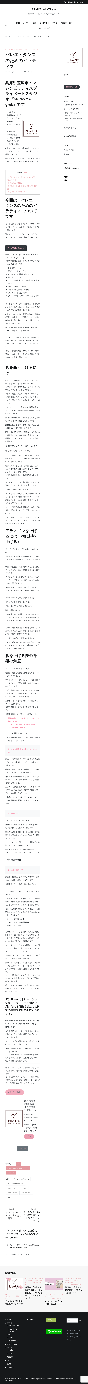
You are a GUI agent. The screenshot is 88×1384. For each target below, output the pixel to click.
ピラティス (35, 49)
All (6, 49)
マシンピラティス (26, 1192)
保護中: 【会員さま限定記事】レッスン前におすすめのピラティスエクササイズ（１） (34, 1293)
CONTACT (46, 28)
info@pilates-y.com (71, 168)
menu (11, 1337)
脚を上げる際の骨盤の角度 (17, 192)
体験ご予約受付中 (15, 1092)
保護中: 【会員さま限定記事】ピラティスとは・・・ (73, 1290)
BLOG (39, 28)
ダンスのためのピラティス (21, 1179)
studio (7, 1296)
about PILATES (14, 1325)
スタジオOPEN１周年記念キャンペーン (14, 1302)
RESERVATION (44, 23)
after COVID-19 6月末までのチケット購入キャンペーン (31, 1215)
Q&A (70, 23)
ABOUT (25, 23)
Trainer (11, 1353)
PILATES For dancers (13, 1330)
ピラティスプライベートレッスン (17, 1188)
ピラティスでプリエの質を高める (53, 1303)
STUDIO (54, 23)
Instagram (30, 1319)
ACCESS (64, 23)
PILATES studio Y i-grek (44, 9)
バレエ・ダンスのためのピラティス (19, 49)
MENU (34, 23)
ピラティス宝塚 (12, 1192)
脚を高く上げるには (14, 183)
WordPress (9, 1380)
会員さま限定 (69, 1282)
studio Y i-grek (10, 72)
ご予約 (29, 1136)
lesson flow (12, 1341)
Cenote (55, 1379)
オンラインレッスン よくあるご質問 (13, 1214)
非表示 (26, 172)
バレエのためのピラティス (15, 1183)
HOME (18, 23)
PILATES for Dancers (16, 248)
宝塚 (9, 1197)
